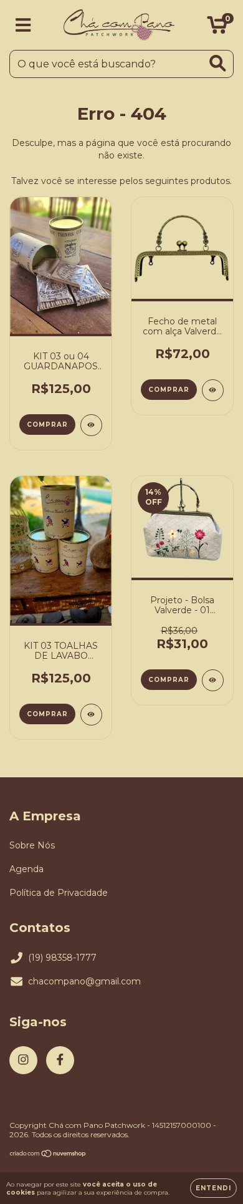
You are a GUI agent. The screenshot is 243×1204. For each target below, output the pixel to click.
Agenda (26, 869)
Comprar (168, 390)
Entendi (213, 1188)
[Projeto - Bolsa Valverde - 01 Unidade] (213, 680)
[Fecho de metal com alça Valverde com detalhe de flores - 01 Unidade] (213, 390)
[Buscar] (217, 63)
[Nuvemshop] (48, 1155)
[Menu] (23, 25)
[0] (217, 28)
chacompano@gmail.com (84, 981)
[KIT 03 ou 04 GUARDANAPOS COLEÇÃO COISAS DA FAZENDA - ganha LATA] (91, 425)
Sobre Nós (32, 845)
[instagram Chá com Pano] (23, 1060)
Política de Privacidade (58, 892)
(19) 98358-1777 (62, 957)
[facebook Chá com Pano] (60, 1060)
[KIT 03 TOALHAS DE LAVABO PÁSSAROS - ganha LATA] (91, 715)
